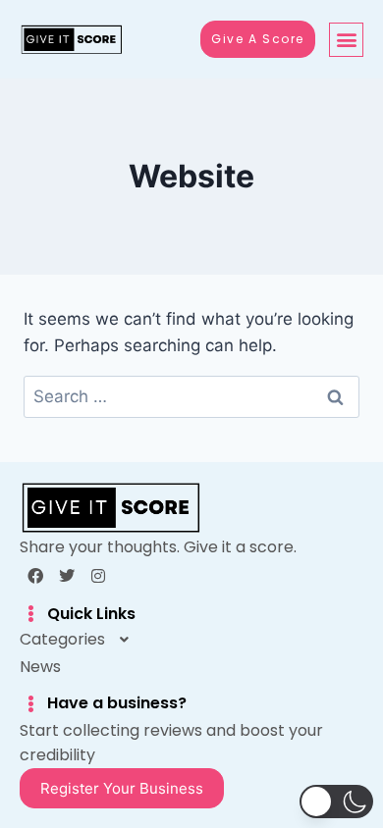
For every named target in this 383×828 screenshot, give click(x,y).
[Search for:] (191, 396)
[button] (346, 40)
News (40, 666)
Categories (62, 639)
